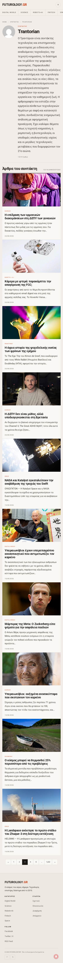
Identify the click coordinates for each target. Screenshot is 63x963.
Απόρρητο (37, 916)
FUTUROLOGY (14, 4)
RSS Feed (9, 941)
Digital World (9, 12)
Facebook (9, 931)
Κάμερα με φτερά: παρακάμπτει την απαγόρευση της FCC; (28, 283)
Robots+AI (38, 12)
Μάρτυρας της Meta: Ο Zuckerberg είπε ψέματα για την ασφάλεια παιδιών (30, 625)
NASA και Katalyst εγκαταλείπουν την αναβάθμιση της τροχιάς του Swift (29, 481)
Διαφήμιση (37, 911)
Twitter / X (9, 936)
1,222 (48, 862)
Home (4, 22)
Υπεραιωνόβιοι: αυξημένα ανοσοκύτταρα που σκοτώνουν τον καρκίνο (31, 695)
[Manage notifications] (56, 956)
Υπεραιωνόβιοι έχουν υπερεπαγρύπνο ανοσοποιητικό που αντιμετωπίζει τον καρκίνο (29, 554)
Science (24, 12)
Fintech (51, 12)
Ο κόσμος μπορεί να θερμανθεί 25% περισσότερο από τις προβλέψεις (28, 761)
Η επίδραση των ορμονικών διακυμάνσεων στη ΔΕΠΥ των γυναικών (30, 216)
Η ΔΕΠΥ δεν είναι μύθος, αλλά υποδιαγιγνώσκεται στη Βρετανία (26, 415)
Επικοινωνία (38, 906)
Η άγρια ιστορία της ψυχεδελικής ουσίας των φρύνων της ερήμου (31, 349)
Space (7, 921)
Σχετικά (36, 901)
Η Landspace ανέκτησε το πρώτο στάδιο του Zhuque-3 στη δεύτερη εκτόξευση (30, 832)
